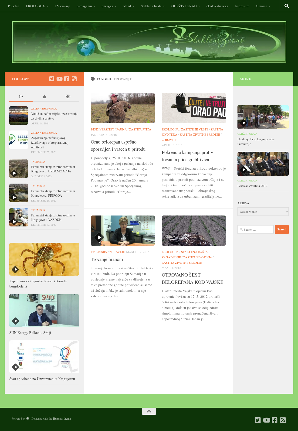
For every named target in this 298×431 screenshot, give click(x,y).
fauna (121, 129)
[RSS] (74, 79)
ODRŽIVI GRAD (184, 5)
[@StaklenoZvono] (51, 79)
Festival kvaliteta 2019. (252, 186)
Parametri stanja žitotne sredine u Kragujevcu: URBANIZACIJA (53, 169)
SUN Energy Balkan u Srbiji (30, 332)
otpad (127, 5)
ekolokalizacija (217, 5)
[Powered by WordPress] (27, 418)
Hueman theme (62, 418)
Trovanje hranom (107, 259)
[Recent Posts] (21, 97)
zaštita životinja (197, 257)
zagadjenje (171, 257)
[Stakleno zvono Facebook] (66, 79)
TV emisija (62, 5)
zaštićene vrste (194, 129)
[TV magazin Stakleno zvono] (59, 79)
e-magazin (84, 5)
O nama (261, 5)
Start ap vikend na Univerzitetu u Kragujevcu (42, 378)
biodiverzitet (102, 129)
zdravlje (169, 140)
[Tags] (67, 97)
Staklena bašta (151, 5)
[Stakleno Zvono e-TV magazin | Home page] (149, 42)
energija (107, 5)
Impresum (242, 5)
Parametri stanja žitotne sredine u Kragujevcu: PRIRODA (53, 193)
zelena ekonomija (44, 108)
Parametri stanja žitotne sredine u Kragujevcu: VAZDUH (53, 217)
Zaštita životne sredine (200, 134)
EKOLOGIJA (35, 5)
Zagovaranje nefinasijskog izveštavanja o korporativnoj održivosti (49, 142)
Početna (13, 5)
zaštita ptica (140, 129)
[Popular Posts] (44, 97)
